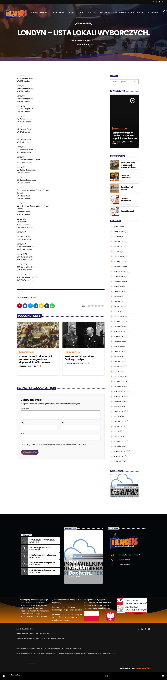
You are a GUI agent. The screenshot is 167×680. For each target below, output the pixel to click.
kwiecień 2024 (119, 361)
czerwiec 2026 (119, 232)
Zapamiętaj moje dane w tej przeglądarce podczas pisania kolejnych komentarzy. (55, 445)
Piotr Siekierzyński (143, 668)
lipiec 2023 (118, 406)
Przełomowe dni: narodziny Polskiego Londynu (79, 358)
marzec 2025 (118, 306)
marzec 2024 (118, 366)
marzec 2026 (118, 247)
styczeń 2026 (119, 256)
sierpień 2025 (119, 281)
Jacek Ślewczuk (127, 211)
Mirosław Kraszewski (126, 176)
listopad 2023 (119, 386)
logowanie (30, 663)
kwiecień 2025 (119, 301)
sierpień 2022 (119, 461)
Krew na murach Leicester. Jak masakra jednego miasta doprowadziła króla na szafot (35, 359)
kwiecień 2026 (119, 242)
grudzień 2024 (119, 321)
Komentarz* (25, 408)
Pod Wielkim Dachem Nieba (124, 489)
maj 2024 (117, 356)
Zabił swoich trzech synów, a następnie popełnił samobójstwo (124, 135)
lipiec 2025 (118, 286)
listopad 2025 (119, 267)
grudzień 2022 (119, 441)
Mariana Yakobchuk (126, 199)
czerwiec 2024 (119, 351)
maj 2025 (117, 296)
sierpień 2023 (119, 401)
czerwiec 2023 (119, 411)
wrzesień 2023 (119, 396)
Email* (63, 423)
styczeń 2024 (119, 376)
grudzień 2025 (119, 261)
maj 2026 (117, 237)
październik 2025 (120, 272)
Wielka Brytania (83, 23)
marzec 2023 (118, 426)
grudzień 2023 (119, 381)
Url (22, 433)
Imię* (23, 423)
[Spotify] (156, 2)
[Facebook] (162, 2)
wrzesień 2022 (119, 456)
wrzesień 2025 (119, 277)
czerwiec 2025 (119, 291)
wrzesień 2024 (119, 336)
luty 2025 (117, 311)
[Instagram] (159, 2)
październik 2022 (120, 451)
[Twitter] (154, 2)
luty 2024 (117, 371)
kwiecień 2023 (119, 421)
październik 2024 (120, 331)
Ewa (36, 298)
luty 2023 (117, 431)
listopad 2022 (119, 446)
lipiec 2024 (118, 346)
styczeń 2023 (119, 436)
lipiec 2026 (118, 227)
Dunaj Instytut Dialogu (127, 188)
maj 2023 (117, 416)
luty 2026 (117, 251)
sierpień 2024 (119, 341)
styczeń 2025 (119, 316)
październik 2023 (120, 391)
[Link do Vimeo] (16, 12)
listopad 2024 (119, 326)
